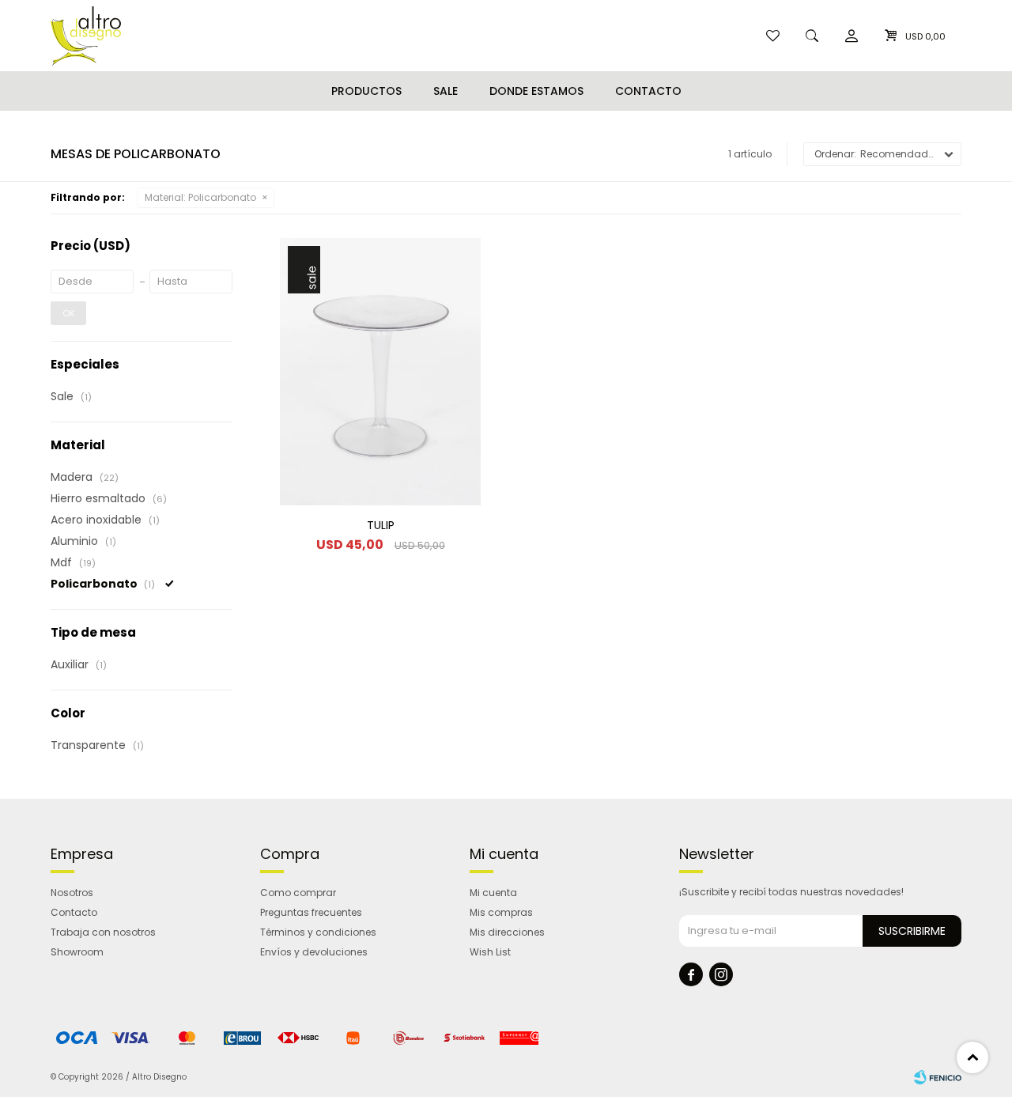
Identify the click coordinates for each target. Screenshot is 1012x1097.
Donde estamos (536, 91)
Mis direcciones (507, 932)
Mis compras (501, 912)
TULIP (381, 525)
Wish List (490, 952)
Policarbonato (200, 197)
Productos (366, 91)
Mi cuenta (493, 892)
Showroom (77, 952)
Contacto (648, 91)
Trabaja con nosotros (103, 932)
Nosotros (72, 892)
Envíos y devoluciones (314, 952)
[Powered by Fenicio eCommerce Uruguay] (937, 1077)
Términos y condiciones (318, 932)
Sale (445, 91)
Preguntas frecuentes (311, 912)
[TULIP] (380, 371)
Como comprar (298, 892)
